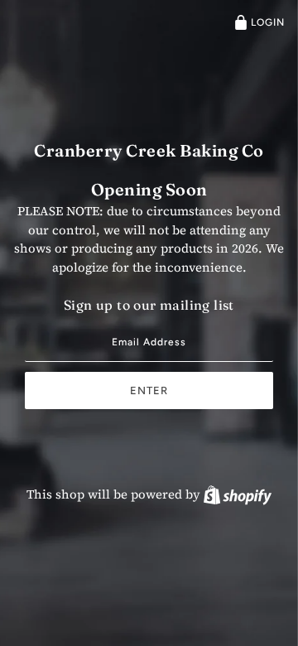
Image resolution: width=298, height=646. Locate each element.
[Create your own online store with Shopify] (238, 494)
